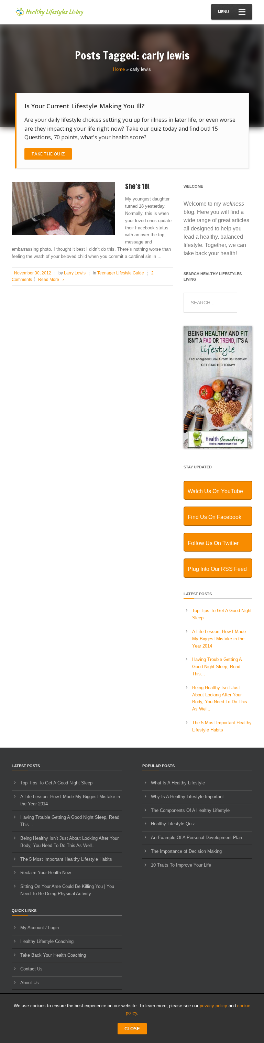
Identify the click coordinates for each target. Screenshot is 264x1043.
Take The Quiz (48, 154)
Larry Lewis (75, 273)
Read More (51, 279)
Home (119, 69)
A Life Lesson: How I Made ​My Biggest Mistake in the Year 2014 (219, 639)
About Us (29, 982)
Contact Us (31, 968)
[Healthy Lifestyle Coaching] (218, 446)
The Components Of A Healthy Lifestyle (190, 810)
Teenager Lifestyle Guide (120, 273)
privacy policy (213, 1005)
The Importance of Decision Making (186, 851)
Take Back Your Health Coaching (53, 955)
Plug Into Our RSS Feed (217, 569)
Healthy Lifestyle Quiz (173, 823)
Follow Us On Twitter (213, 543)
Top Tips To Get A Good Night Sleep (56, 782)
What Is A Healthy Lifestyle (178, 782)
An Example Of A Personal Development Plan (196, 837)
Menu (223, 12)
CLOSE (132, 1028)
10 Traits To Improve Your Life (181, 865)
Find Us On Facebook (214, 517)
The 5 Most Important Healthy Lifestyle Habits (66, 859)
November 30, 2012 (32, 273)
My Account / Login (39, 927)
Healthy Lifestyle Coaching (47, 941)
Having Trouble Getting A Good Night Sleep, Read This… (217, 666)
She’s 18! (137, 186)
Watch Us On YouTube (215, 491)
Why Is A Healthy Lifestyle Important (187, 796)
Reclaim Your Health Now (45, 872)
